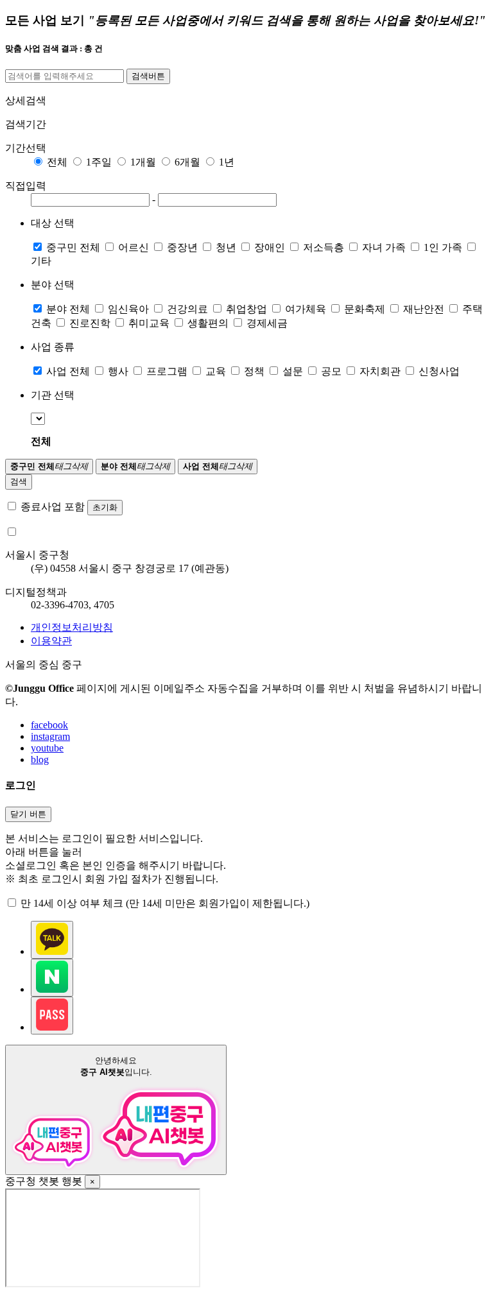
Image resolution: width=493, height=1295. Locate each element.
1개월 (143, 162)
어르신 (133, 247)
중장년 (182, 247)
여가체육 (305, 309)
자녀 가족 (384, 247)
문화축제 (364, 309)
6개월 (187, 162)
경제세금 (267, 323)
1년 (226, 162)
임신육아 (128, 309)
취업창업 (246, 309)
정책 (254, 371)
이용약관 (51, 640)
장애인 (269, 247)
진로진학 (89, 323)
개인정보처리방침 (72, 627)
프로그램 (166, 371)
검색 (18, 481)
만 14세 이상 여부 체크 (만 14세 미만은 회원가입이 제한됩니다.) (165, 903)
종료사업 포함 (53, 506)
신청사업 (439, 371)
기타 (41, 260)
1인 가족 (443, 247)
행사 (118, 371)
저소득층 (323, 247)
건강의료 (187, 309)
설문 (292, 371)
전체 (57, 162)
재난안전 (423, 309)
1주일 (99, 162)
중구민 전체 (73, 247)
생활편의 (208, 323)
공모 (331, 371)
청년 (226, 247)
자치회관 (380, 371)
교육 (215, 371)
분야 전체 (68, 309)
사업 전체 (68, 371)
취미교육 (148, 323)
